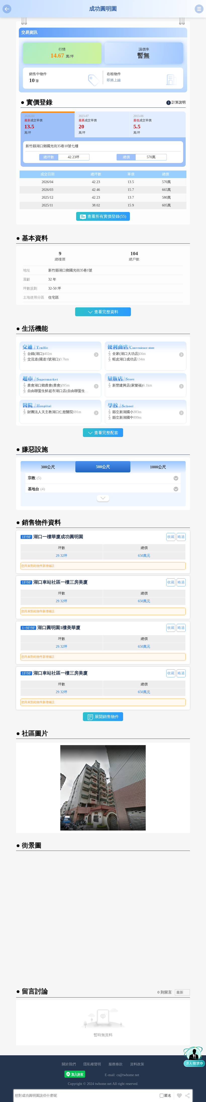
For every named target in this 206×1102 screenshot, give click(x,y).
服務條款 (116, 1064)
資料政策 (137, 1064)
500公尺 (103, 467)
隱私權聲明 (92, 1064)
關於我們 (69, 1064)
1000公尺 (158, 467)
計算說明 (179, 102)
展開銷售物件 (107, 716)
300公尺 (48, 467)
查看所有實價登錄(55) (106, 216)
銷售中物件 (38, 77)
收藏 (170, 537)
